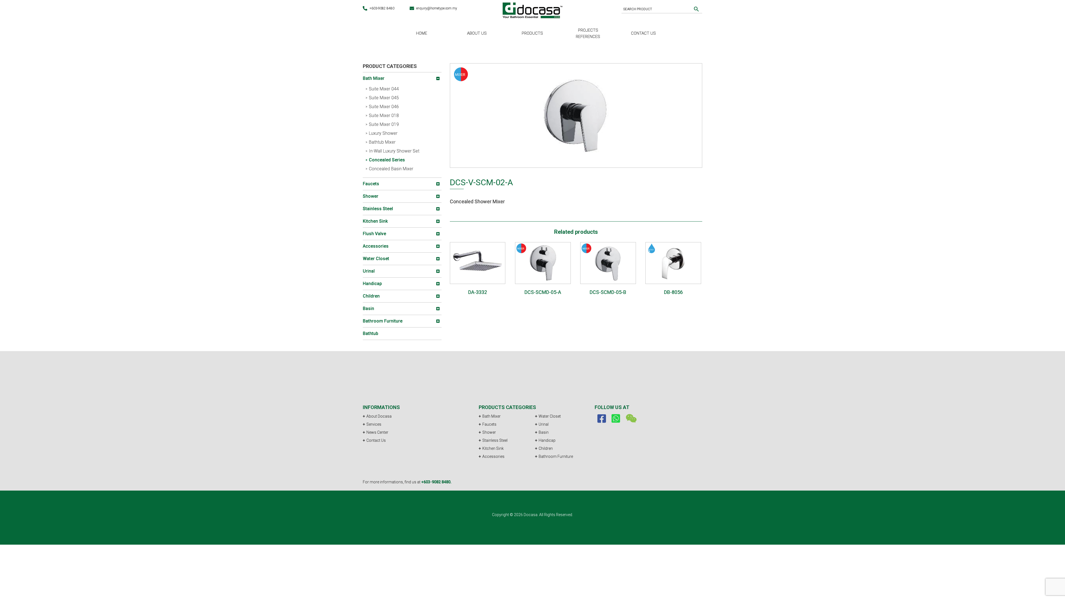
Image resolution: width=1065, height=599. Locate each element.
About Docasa (379, 416)
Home (421, 33)
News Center (377, 432)
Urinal (544, 424)
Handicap (547, 440)
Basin (544, 432)
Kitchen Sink (493, 448)
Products (532, 33)
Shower (489, 432)
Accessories (493, 456)
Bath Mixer (491, 416)
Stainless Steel (495, 440)
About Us (477, 33)
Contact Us (643, 33)
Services (373, 424)
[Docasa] (532, 9)
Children (546, 448)
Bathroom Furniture (556, 456)
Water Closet (550, 416)
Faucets (489, 424)
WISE (543, 541)
